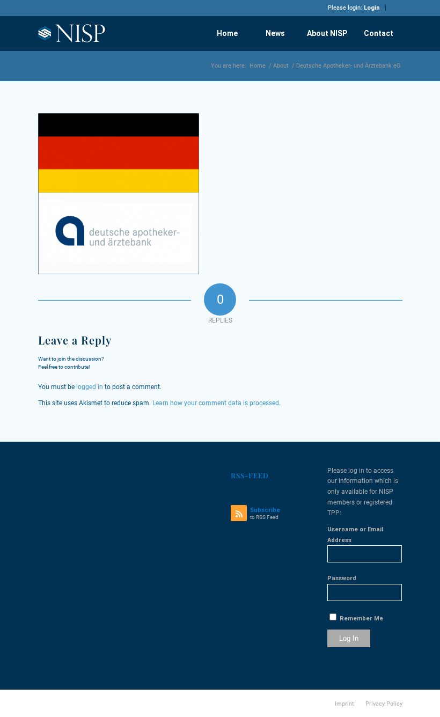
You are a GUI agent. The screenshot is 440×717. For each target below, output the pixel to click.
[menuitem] (227, 33)
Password (341, 578)
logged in (89, 387)
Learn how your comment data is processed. (216, 403)
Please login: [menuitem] (354, 8)
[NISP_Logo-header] (72, 33)
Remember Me (360, 618)
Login (372, 7)
